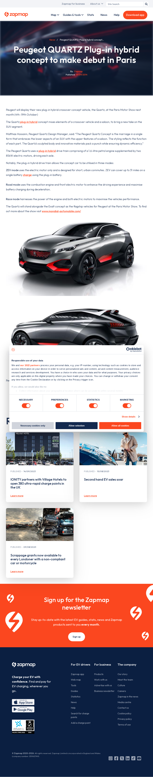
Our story (122, 674)
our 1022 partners (30, 365)
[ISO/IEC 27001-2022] (23, 727)
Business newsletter (104, 691)
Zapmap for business (73, 3)
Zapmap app (77, 674)
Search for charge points (80, 715)
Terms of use (124, 724)
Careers (122, 691)
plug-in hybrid (28, 122)
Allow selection (77, 425)
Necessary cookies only (32, 425)
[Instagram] (111, 758)
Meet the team (125, 679)
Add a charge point (80, 722)
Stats (90, 15)
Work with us (100, 679)
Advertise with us (103, 685)
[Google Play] (23, 709)
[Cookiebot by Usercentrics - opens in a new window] (128, 349)
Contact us (123, 707)
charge (27, 175)
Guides (74, 691)
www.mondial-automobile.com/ (61, 211)
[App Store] (23, 702)
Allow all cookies (120, 425)
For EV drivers (80, 664)
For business (102, 664)
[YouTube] (139, 758)
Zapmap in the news (128, 696)
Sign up (77, 636)
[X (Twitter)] (122, 758)
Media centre (124, 702)
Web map (76, 679)
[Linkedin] (128, 758)
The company (127, 664)
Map (53, 15)
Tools (73, 685)
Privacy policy (125, 718)
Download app (135, 15)
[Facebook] (116, 758)
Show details (128, 416)
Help (117, 15)
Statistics (75, 696)
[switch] (59, 405)
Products (98, 674)
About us (95, 3)
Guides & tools (72, 15)
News (104, 15)
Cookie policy (124, 713)
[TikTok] (133, 758)
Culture (121, 685)
